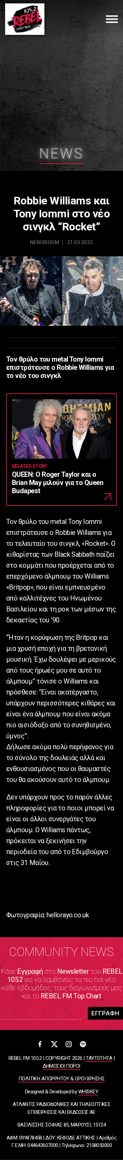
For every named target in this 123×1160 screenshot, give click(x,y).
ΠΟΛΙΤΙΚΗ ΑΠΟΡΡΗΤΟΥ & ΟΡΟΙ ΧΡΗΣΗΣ (61, 1079)
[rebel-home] (24, 19)
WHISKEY (88, 1092)
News (61, 154)
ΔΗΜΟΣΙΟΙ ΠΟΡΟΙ (61, 1066)
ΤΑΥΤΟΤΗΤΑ (99, 1058)
